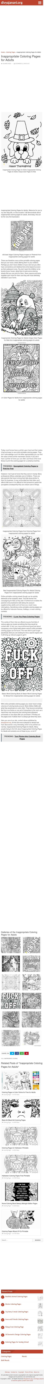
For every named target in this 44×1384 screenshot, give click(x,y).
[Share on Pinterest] (26, 1053)
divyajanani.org (11, 2)
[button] (40, 2)
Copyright (21, 1372)
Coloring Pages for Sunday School (17, 1342)
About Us (36, 1372)
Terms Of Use (29, 1372)
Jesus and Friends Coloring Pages (16, 1319)
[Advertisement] (22, 29)
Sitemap (7, 1372)
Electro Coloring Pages (13, 1304)
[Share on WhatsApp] (22, 1053)
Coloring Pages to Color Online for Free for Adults (19, 1092)
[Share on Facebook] (17, 1053)
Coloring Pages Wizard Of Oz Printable (15, 1231)
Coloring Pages (7, 63)
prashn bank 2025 (27, 1380)
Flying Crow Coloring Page (14, 1327)
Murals (24, 1356)
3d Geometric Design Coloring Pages (18, 1334)
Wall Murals (5, 1360)
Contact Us (14, 1372)
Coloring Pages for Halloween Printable (15, 1148)
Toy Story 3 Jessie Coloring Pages (16, 1312)
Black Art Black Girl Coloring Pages (14, 1120)
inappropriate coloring (11, 1058)
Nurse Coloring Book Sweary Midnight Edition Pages (19, 1203)
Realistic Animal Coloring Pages (16, 1297)
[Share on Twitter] (12, 1053)
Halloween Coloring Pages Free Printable (16, 1176)
